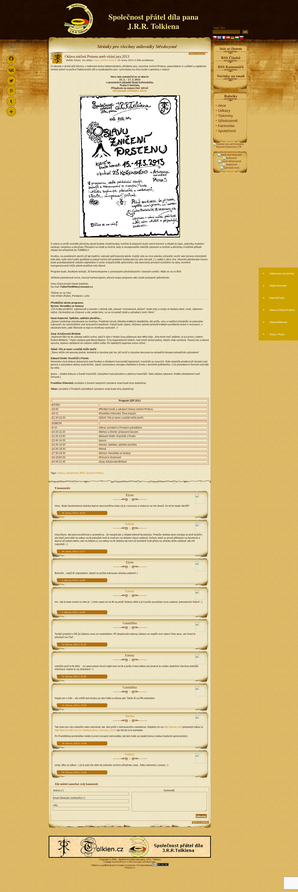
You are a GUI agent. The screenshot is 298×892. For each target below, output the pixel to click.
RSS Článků (230, 58)
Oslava (61, 473)
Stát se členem (231, 49)
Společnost (227, 131)
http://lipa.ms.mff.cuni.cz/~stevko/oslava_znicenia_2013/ (85, 730)
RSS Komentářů (231, 67)
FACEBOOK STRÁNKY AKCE (130, 91)
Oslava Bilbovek (278, 322)
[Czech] (215, 37)
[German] (232, 37)
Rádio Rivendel (278, 285)
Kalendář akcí (277, 298)
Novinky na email (230, 76)
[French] (224, 37)
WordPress (120, 862)
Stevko (129, 716)
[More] (11, 111)
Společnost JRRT (75, 473)
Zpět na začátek (200, 822)
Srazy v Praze (277, 334)
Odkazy (224, 111)
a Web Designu (134, 862)
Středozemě (228, 121)
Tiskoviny (225, 116)
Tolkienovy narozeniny (281, 273)
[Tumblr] (11, 101)
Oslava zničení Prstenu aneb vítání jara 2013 (97, 56)
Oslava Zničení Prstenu (104, 60)
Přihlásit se (129, 867)
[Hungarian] (237, 37)
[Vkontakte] (11, 70)
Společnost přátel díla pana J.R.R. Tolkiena (153, 21)
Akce (222, 106)
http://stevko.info (173, 727)
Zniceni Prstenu (95, 473)
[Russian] (241, 37)
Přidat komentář (197, 53)
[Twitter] (11, 80)
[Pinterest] (11, 91)
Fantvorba (226, 126)
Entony (129, 524)
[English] (219, 37)
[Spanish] (228, 37)
